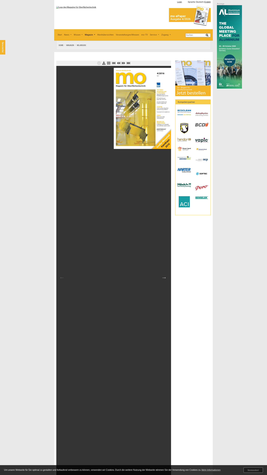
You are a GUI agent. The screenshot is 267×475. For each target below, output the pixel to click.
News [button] (67, 34)
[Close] (99, 64)
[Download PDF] (104, 64)
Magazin (70, 45)
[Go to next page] (123, 64)
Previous (62, 277)
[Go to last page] (128, 64)
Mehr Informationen (211, 470)
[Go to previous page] (118, 64)
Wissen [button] (77, 34)
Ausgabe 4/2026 (180, 19)
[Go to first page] (113, 64)
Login (179, 2)
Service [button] (153, 34)
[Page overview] (108, 64)
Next (164, 277)
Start (60, 34)
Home (61, 45)
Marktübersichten (105, 34)
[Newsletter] (7, 37)
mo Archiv (81, 45)
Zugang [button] (165, 34)
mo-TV (144, 34)
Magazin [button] (89, 34)
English (207, 2)
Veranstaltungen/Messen (127, 34)
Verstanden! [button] (253, 470)
